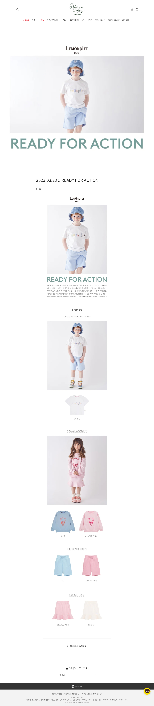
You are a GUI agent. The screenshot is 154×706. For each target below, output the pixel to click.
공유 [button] (40, 189)
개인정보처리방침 (57, 694)
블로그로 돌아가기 (78, 646)
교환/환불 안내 (75, 694)
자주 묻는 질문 (86, 694)
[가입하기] (94, 674)
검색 (101, 694)
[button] (17, 9)
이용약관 (67, 694)
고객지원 (95, 694)
